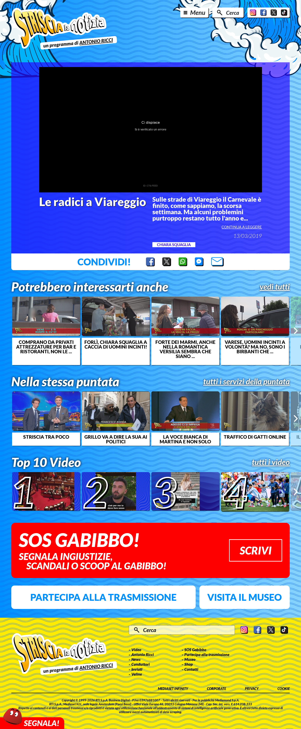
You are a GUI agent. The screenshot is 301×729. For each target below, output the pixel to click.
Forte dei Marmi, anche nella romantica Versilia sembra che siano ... (185, 349)
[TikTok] (284, 12)
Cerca (232, 12)
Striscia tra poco (46, 436)
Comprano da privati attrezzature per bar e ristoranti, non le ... (46, 347)
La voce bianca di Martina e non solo (185, 439)
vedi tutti (275, 287)
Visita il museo (244, 597)
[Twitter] (274, 12)
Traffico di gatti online (255, 436)
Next (295, 330)
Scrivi (256, 550)
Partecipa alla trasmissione (103, 597)
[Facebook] (263, 12)
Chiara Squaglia (174, 244)
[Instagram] (253, 12)
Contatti (191, 669)
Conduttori (140, 664)
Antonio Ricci (142, 654)
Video (136, 649)
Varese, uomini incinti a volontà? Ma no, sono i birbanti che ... (255, 347)
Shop (188, 664)
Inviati (136, 669)
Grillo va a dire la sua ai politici (115, 439)
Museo (189, 659)
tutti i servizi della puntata (246, 381)
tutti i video (271, 462)
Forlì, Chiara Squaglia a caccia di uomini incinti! (115, 344)
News (135, 659)
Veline (136, 674)
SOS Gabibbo (195, 649)
